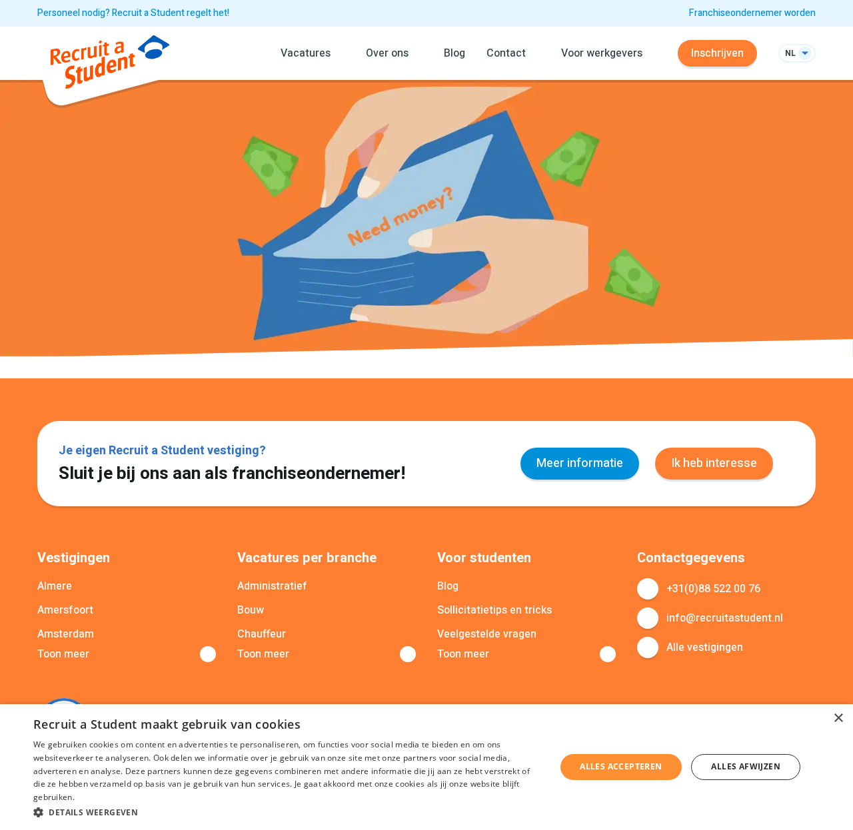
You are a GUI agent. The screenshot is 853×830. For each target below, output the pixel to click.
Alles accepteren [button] (621, 766)
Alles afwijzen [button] (745, 766)
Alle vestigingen (704, 647)
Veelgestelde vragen (486, 634)
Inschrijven (717, 53)
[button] (286, 812)
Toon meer (63, 654)
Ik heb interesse (714, 463)
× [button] (838, 718)
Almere (54, 586)
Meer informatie (579, 463)
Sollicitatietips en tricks (494, 610)
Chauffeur (261, 634)
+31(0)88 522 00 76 (713, 589)
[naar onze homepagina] (110, 64)
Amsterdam (65, 634)
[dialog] (426, 767)
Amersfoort (65, 610)
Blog (454, 53)
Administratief (272, 586)
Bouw (250, 610)
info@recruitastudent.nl (724, 618)
